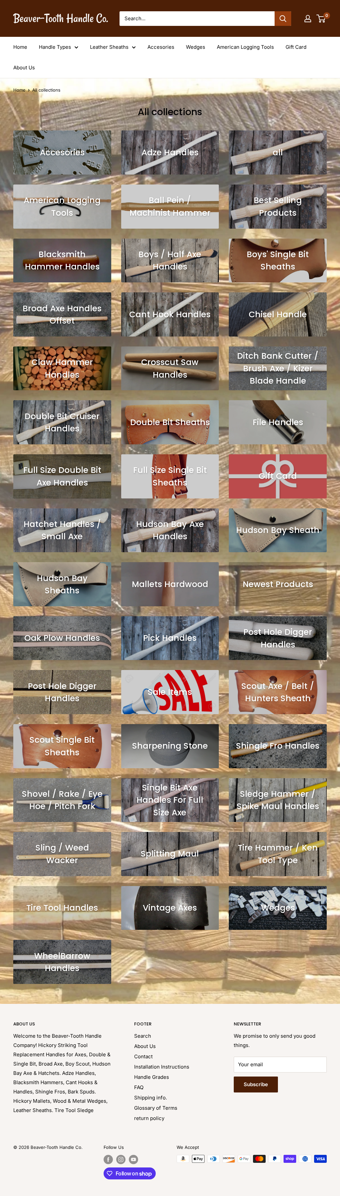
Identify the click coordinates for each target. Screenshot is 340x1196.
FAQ (138, 1087)
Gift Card (296, 47)
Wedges (195, 47)
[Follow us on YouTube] (133, 1159)
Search (142, 1036)
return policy (149, 1118)
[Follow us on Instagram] (121, 1159)
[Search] (283, 18)
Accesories (160, 47)
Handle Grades (151, 1077)
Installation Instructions (161, 1067)
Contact (143, 1056)
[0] (321, 19)
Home (20, 47)
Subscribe (256, 1084)
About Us (24, 67)
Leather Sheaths (109, 47)
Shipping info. (150, 1097)
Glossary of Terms (155, 1108)
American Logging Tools (245, 47)
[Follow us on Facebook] (108, 1159)
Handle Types (55, 47)
